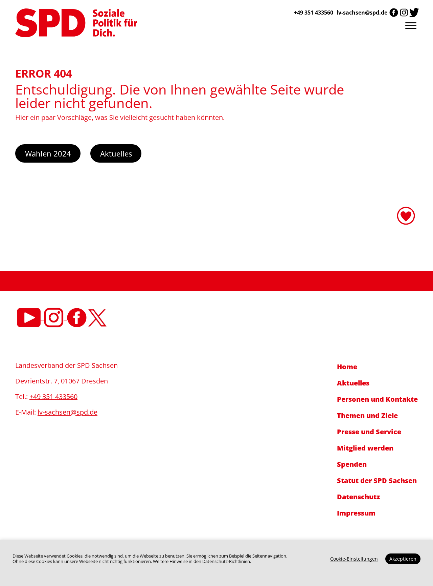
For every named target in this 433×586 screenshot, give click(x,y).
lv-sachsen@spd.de (362, 12)
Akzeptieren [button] (402, 559)
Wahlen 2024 (48, 153)
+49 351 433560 (53, 396)
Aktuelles (116, 153)
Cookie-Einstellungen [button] (354, 559)
